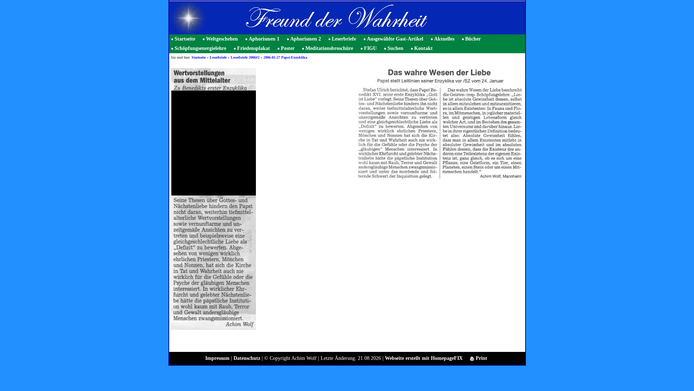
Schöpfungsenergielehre (200, 48)
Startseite (185, 39)
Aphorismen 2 (305, 39)
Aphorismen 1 (264, 39)
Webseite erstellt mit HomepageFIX (424, 358)
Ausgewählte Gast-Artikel (395, 39)
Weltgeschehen (222, 39)
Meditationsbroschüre (329, 48)
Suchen (395, 48)
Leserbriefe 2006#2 (245, 57)
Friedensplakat (253, 48)
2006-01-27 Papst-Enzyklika (285, 57)
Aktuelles (444, 39)
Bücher (473, 39)
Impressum (217, 358)
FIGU (370, 48)
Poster (288, 48)
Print (480, 358)
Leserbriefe (344, 39)
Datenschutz (247, 358)
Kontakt (423, 48)
